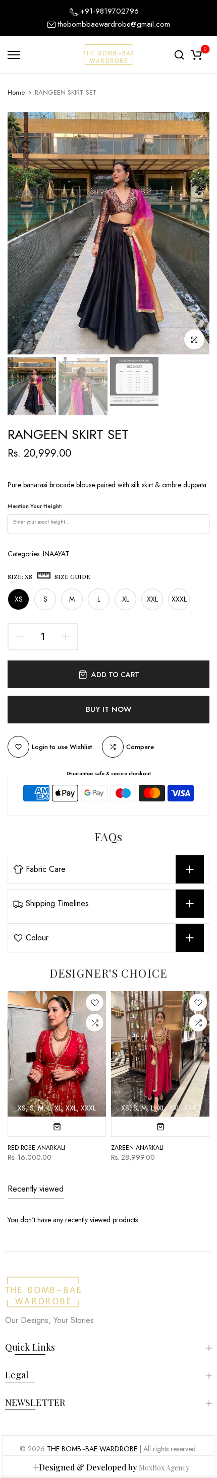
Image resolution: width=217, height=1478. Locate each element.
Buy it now (108, 709)
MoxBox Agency (164, 1467)
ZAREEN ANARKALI (137, 1147)
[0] (196, 55)
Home (16, 92)
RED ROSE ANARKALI (36, 1147)
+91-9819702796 (108, 11)
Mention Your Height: (35, 506)
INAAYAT (56, 554)
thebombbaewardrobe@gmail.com (114, 24)
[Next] (194, 234)
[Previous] (23, 234)
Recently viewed (36, 1189)
